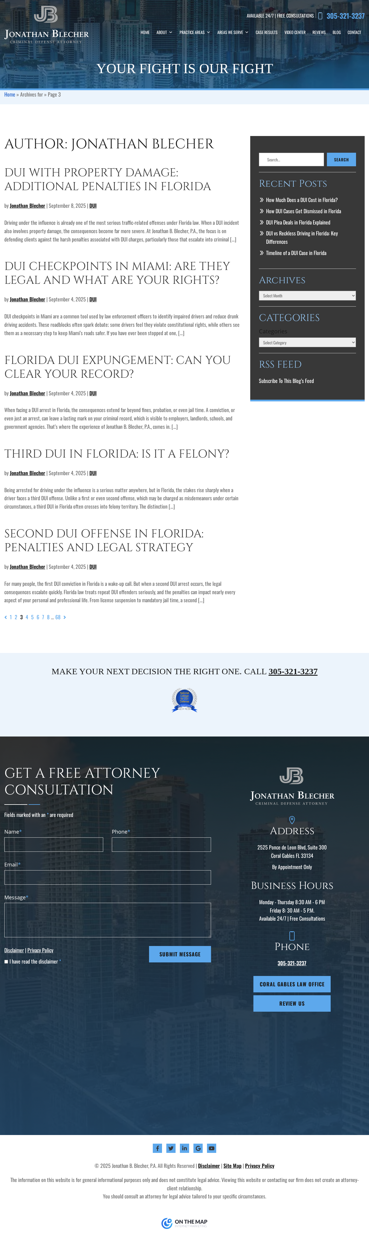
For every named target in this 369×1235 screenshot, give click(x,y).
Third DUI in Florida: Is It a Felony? (116, 454)
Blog (337, 32)
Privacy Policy (40, 950)
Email (12, 864)
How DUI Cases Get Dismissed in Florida (303, 211)
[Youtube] (211, 1148)
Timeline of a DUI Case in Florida (296, 252)
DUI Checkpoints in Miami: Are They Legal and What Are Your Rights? (117, 273)
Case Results (267, 32)
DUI (93, 205)
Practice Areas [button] (192, 32)
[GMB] (198, 1148)
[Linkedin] (184, 1148)
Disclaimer (14, 950)
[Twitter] (171, 1148)
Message (16, 897)
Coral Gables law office (292, 984)
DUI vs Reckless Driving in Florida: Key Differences (302, 237)
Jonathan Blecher (27, 205)
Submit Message (180, 954)
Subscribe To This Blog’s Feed (286, 380)
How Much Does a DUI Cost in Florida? (302, 199)
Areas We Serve (230, 32)
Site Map (232, 1165)
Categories (273, 331)
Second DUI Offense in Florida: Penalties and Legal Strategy (104, 541)
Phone (121, 831)
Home (145, 32)
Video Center (295, 32)
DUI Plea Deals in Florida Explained (298, 222)
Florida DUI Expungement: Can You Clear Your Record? (117, 367)
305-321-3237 (346, 16)
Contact (354, 32)
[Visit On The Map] (184, 1222)
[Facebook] (157, 1148)
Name (13, 831)
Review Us (292, 1003)
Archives (282, 281)
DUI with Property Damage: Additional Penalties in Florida (107, 179)
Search (341, 159)
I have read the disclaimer (35, 961)
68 (58, 617)
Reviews (319, 32)
